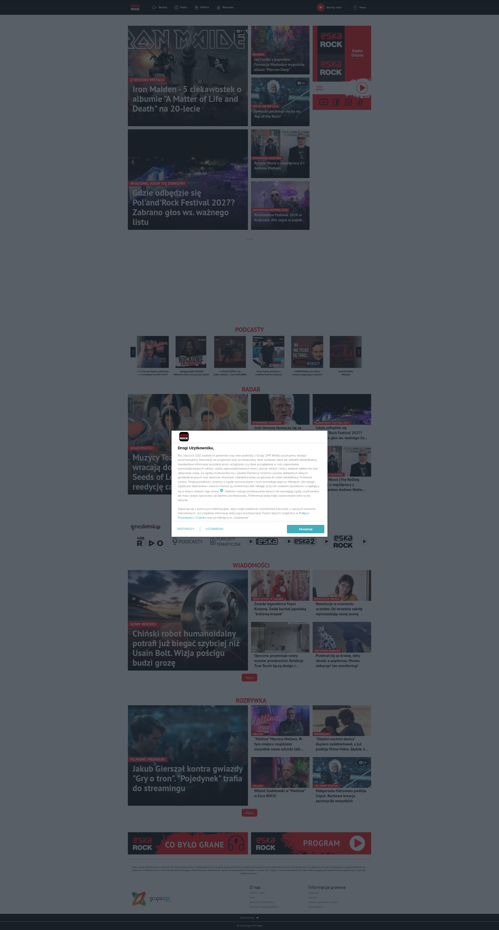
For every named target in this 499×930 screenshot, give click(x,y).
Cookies (201, 517)
